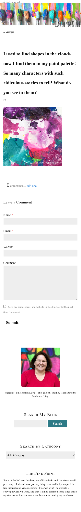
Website (8, 247)
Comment (9, 263)
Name (8, 215)
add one (32, 186)
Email (8, 231)
